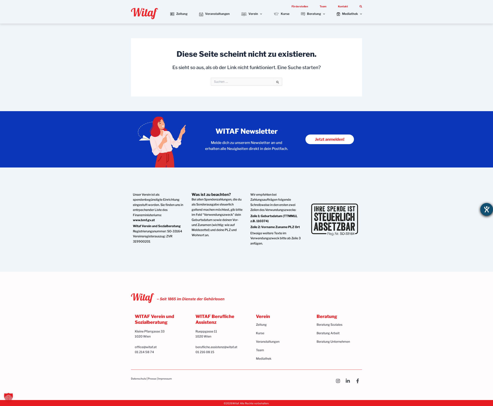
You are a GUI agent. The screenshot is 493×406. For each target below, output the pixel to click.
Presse (152, 378)
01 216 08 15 (204, 352)
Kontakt (343, 6)
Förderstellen (300, 6)
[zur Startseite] (144, 13)
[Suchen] (361, 6)
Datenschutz (138, 378)
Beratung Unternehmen (333, 341)
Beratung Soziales (329, 324)
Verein (253, 14)
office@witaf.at (146, 347)
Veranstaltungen (217, 14)
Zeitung (182, 14)
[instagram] (339, 381)
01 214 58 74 (144, 352)
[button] (8, 397)
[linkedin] (348, 381)
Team (323, 6)
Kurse (285, 14)
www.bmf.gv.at (144, 220)
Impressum (165, 378)
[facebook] (358, 381)
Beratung (314, 14)
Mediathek (350, 14)
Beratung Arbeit (328, 333)
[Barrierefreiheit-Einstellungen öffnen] (486, 209)
